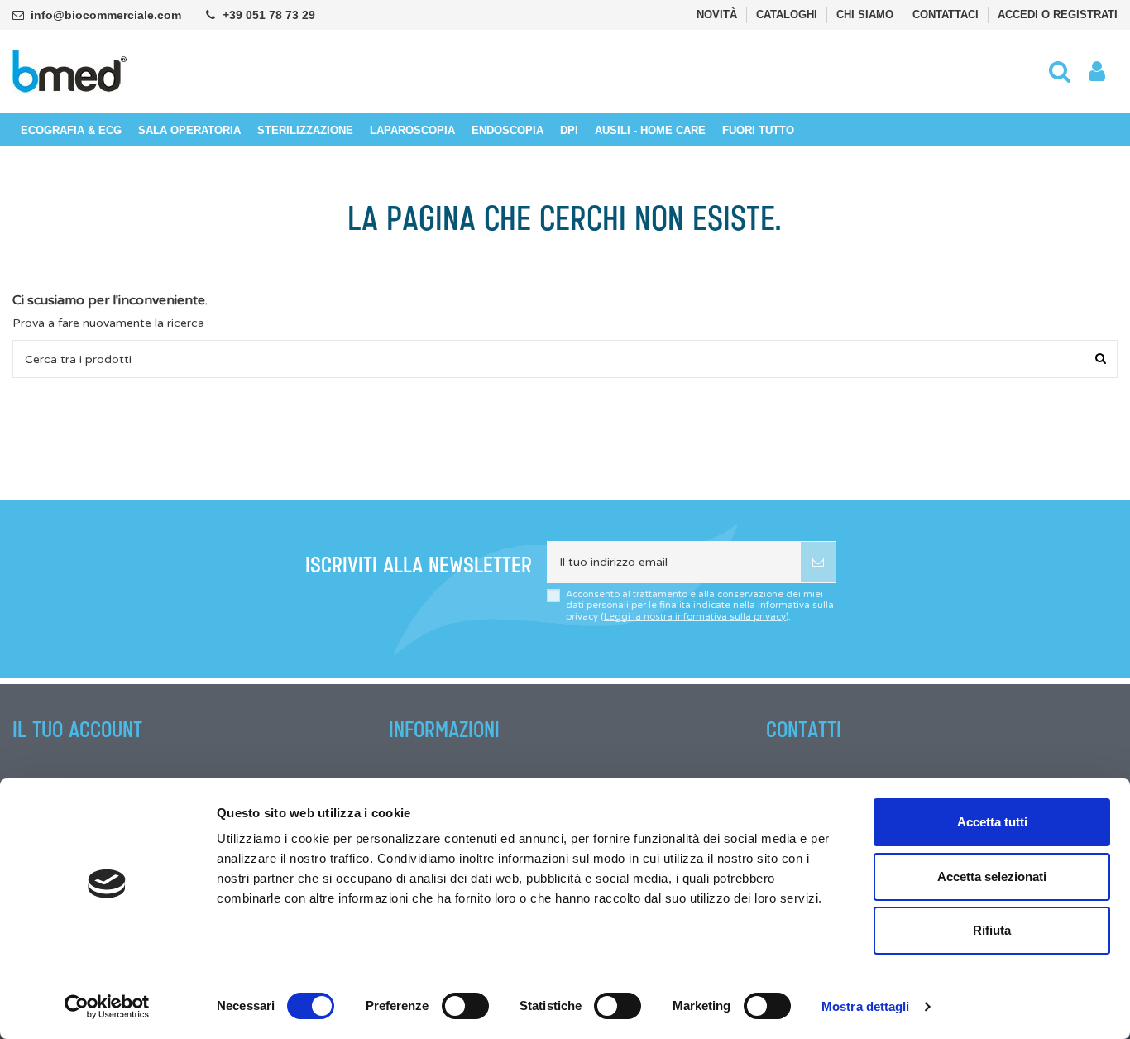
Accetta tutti (992, 822)
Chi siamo (866, 14)
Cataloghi (788, 14)
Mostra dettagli (865, 1006)
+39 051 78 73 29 (269, 15)
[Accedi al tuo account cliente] (1097, 72)
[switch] (465, 1006)
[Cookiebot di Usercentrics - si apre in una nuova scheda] (107, 1006)
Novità (718, 14)
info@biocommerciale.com (106, 15)
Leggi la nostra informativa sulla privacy (695, 616)
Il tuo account (77, 730)
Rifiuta (992, 930)
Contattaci (947, 14)
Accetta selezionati (991, 876)
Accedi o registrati (1058, 14)
